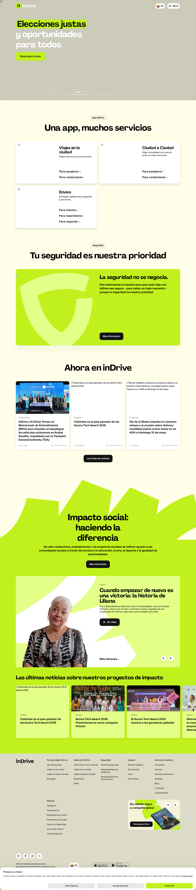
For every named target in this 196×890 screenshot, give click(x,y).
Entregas (51, 779)
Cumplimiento (161, 793)
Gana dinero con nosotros (86, 765)
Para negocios (68, 222)
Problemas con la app (57, 819)
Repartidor (79, 779)
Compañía (159, 765)
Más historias (108, 659)
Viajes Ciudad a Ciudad (57, 774)
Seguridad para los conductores (109, 778)
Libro (130, 774)
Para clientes (67, 210)
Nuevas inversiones (164, 774)
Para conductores (70, 177)
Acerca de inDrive (55, 829)
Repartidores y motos (57, 815)
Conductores (53, 810)
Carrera (158, 769)
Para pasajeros (69, 171)
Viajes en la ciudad (55, 769)
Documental (133, 769)
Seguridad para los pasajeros (109, 771)
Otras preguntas (54, 833)
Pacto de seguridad (110, 765)
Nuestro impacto (135, 765)
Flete (76, 783)
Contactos (159, 788)
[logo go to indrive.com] (25, 5)
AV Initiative (133, 779)
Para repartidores (70, 216)
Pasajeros (51, 805)
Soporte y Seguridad (56, 824)
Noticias (158, 779)
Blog (157, 783)
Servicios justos (54, 765)
